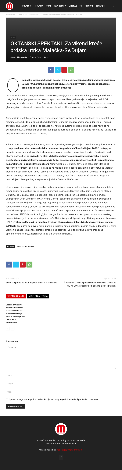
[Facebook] (51, 70)
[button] (112, 6)
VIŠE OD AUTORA (38, 296)
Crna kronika (60, 6)
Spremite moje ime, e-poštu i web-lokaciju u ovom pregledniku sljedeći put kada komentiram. (54, 399)
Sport (48, 6)
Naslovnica (10, 14)
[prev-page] (8, 328)
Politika (39, 6)
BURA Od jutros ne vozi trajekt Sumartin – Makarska (31, 282)
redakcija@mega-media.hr (70, 449)
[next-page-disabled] (12, 328)
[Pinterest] (64, 70)
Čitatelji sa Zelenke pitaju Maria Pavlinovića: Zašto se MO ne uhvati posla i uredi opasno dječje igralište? (90, 284)
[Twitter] (58, 70)
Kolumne (89, 6)
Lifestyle (73, 6)
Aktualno (26, 6)
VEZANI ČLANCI (15, 296)
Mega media (22, 57)
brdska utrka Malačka (25, 246)
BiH (80, 6)
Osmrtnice (100, 6)
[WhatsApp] (71, 70)
